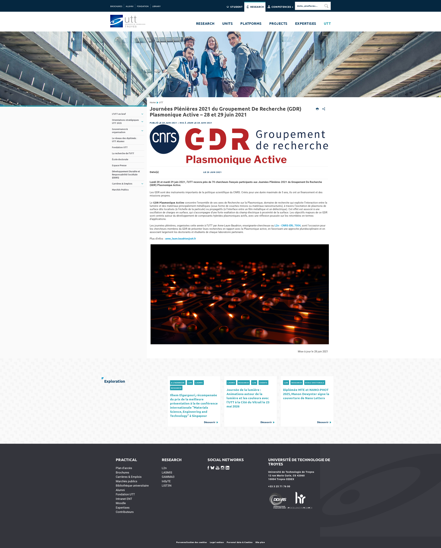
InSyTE (166, 481)
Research (176, 388)
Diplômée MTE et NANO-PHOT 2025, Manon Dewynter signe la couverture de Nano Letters (306, 406)
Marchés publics (126, 481)
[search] (308, 6)
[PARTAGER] (324, 109)
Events (263, 382)
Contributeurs (125, 512)
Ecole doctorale (314, 382)
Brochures (122, 472)
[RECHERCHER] (326, 6)
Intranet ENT (124, 499)
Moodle (121, 503)
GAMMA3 (168, 476)
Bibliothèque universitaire (132, 485)
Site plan (260, 542)
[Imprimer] (317, 109)
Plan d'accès (124, 468)
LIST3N (166, 485)
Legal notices (217, 542)
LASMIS (199, 382)
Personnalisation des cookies (191, 542)
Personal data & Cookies (240, 542)
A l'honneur (177, 382)
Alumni (120, 490)
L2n (190, 382)
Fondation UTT (125, 494)
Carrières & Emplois (129, 476)
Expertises (123, 507)
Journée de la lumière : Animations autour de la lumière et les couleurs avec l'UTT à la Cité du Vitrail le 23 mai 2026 (249, 406)
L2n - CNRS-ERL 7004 (288, 225)
